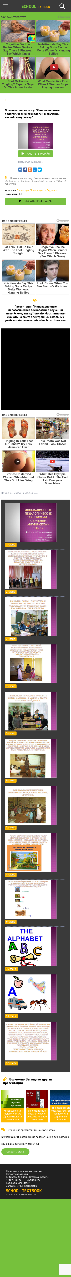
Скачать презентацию (38, 201)
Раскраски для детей (18, 1183)
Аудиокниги (33, 1180)
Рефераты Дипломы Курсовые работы (27, 1177)
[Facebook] (25, 170)
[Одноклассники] (30, 170)
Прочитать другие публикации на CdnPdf (35, 408)
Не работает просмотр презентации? (19, 493)
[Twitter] (40, 170)
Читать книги (13, 1180)
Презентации (23, 190)
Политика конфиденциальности (24, 1171)
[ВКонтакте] (20, 170)
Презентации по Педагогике (44, 190)
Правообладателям (17, 1174)
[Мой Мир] (35, 170)
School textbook (24, 1191)
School (36, 7)
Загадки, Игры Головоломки (21, 1186)
